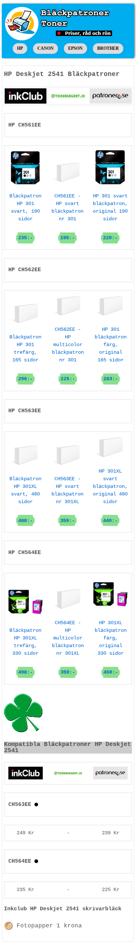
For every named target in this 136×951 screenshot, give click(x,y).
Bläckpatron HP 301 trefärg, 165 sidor (25, 358)
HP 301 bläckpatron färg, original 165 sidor (111, 354)
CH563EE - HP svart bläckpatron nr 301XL (67, 499)
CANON (45, 48)
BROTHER (108, 48)
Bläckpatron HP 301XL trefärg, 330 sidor (25, 651)
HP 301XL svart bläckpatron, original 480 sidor (110, 495)
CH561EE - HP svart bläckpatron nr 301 (67, 217)
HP (20, 48)
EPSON (75, 48)
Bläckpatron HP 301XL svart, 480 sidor (25, 499)
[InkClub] (25, 96)
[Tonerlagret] (68, 96)
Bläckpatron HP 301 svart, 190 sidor (25, 217)
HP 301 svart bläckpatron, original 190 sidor (110, 217)
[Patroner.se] (110, 96)
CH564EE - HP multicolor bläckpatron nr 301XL (68, 647)
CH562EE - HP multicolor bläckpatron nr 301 (68, 354)
